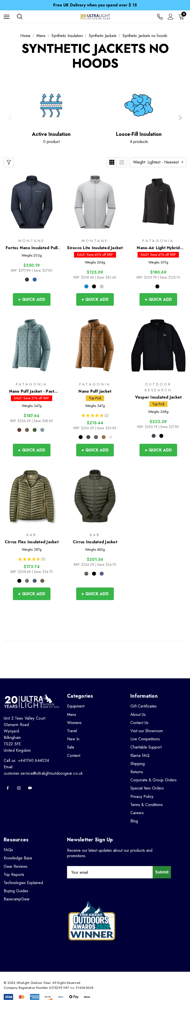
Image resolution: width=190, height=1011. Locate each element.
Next (180, 118)
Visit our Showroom (146, 731)
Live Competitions (145, 739)
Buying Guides (16, 891)
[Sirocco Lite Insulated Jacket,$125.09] (95, 202)
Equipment (75, 706)
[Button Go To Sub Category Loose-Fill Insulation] (139, 105)
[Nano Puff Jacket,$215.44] (95, 345)
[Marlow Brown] (27, 430)
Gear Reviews (15, 866)
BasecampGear (17, 899)
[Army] (42, 581)
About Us (138, 714)
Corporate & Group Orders (153, 780)
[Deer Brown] (104, 437)
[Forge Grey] (96, 437)
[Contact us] (160, 17)
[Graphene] (27, 581)
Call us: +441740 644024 (26, 760)
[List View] (122, 162)
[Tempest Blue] (35, 581)
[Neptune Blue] (35, 280)
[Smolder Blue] (88, 437)
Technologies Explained (23, 883)
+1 (110, 437)
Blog (134, 821)
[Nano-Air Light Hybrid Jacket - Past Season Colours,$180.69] (158, 202)
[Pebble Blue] (102, 286)
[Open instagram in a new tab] (19, 788)
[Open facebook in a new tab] (8, 788)
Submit (161, 872)
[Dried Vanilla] (19, 430)
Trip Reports (14, 874)
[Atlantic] (154, 436)
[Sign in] (170, 17)
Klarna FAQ (139, 755)
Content (73, 755)
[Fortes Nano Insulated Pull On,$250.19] (32, 202)
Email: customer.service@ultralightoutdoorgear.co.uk (43, 770)
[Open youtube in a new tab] (30, 788)
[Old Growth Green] (35, 430)
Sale (70, 747)
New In (73, 739)
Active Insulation (51, 134)
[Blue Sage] (42, 430)
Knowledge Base (18, 858)
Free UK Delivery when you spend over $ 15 (95, 5)
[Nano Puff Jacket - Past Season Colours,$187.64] (32, 345)
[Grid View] (112, 162)
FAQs (8, 850)
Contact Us (139, 723)
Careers (137, 813)
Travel (72, 731)
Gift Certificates (143, 706)
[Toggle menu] (6, 17)
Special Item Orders (147, 788)
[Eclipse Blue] (27, 280)
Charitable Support (146, 747)
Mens (71, 714)
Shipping (137, 764)
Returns (136, 772)
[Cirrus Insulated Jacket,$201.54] (95, 496)
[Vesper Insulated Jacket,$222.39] (158, 345)
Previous (10, 118)
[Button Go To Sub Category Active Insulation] (51, 105)
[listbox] (157, 162)
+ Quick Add (31, 299)
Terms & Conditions (146, 805)
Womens (74, 723)
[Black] (94, 286)
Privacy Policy (141, 796)
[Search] (20, 17)
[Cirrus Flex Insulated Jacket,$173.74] (32, 496)
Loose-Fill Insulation (139, 134)
